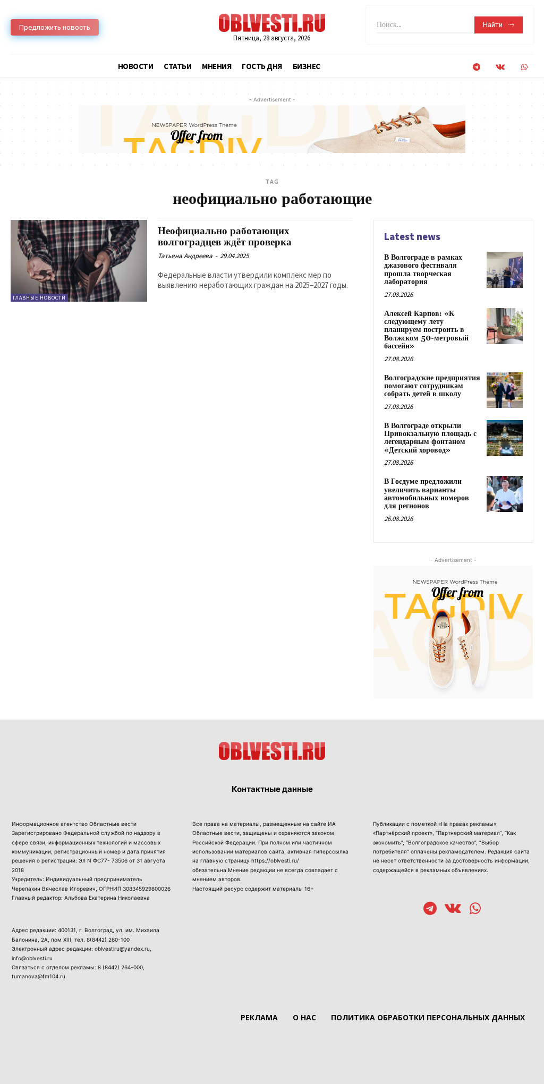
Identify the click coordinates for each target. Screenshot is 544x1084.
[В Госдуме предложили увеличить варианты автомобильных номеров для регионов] (505, 494)
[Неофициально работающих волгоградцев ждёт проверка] (79, 261)
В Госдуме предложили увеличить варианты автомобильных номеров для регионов (426, 494)
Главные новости (39, 297)
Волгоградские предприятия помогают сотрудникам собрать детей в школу (432, 386)
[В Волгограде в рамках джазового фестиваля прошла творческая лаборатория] (505, 270)
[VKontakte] (500, 67)
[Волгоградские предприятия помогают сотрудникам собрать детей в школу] (505, 390)
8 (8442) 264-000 (120, 967)
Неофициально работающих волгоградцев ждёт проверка (225, 237)
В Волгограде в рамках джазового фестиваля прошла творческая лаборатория (423, 270)
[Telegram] (476, 67)
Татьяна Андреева (185, 255)
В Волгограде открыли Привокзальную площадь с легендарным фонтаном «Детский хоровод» (430, 438)
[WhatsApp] (524, 67)
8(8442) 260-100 (108, 939)
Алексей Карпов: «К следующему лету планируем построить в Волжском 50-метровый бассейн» (426, 330)
